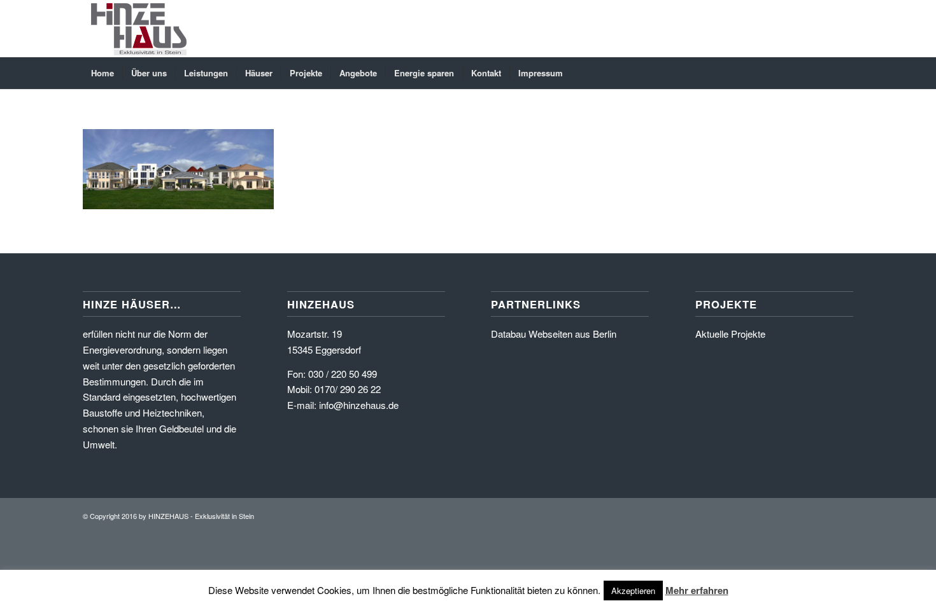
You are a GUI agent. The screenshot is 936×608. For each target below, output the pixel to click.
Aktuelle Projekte (730, 333)
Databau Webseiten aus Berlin (553, 333)
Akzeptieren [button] (633, 590)
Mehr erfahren (696, 590)
